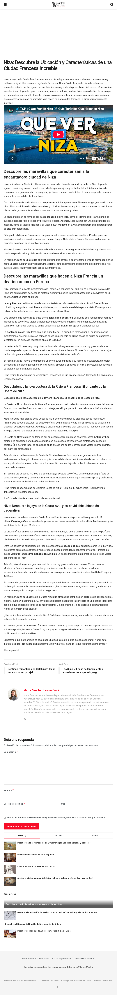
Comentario (11, 751)
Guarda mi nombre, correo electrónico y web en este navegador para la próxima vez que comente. (56, 817)
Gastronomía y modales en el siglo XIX (35, 854)
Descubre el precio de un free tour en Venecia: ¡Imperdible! (34, 904)
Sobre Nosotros (29, 958)
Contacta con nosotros (84, 958)
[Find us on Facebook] (57, 987)
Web (63, 804)
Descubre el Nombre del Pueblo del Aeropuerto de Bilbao (33, 924)
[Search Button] (111, 4)
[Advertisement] (58, 32)
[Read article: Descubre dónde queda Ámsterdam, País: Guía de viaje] (10, 934)
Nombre (9, 790)
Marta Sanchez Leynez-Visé (41, 690)
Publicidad (44, 958)
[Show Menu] (5, 4)
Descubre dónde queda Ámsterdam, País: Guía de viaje (44, 931)
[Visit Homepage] (58, 5)
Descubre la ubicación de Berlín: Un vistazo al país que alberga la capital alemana (57, 912)
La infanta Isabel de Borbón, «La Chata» (36, 866)
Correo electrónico (14, 803)
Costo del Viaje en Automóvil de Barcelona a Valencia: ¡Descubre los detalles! (55, 878)
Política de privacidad (61, 958)
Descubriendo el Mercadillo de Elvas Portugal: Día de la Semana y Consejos (53, 843)
